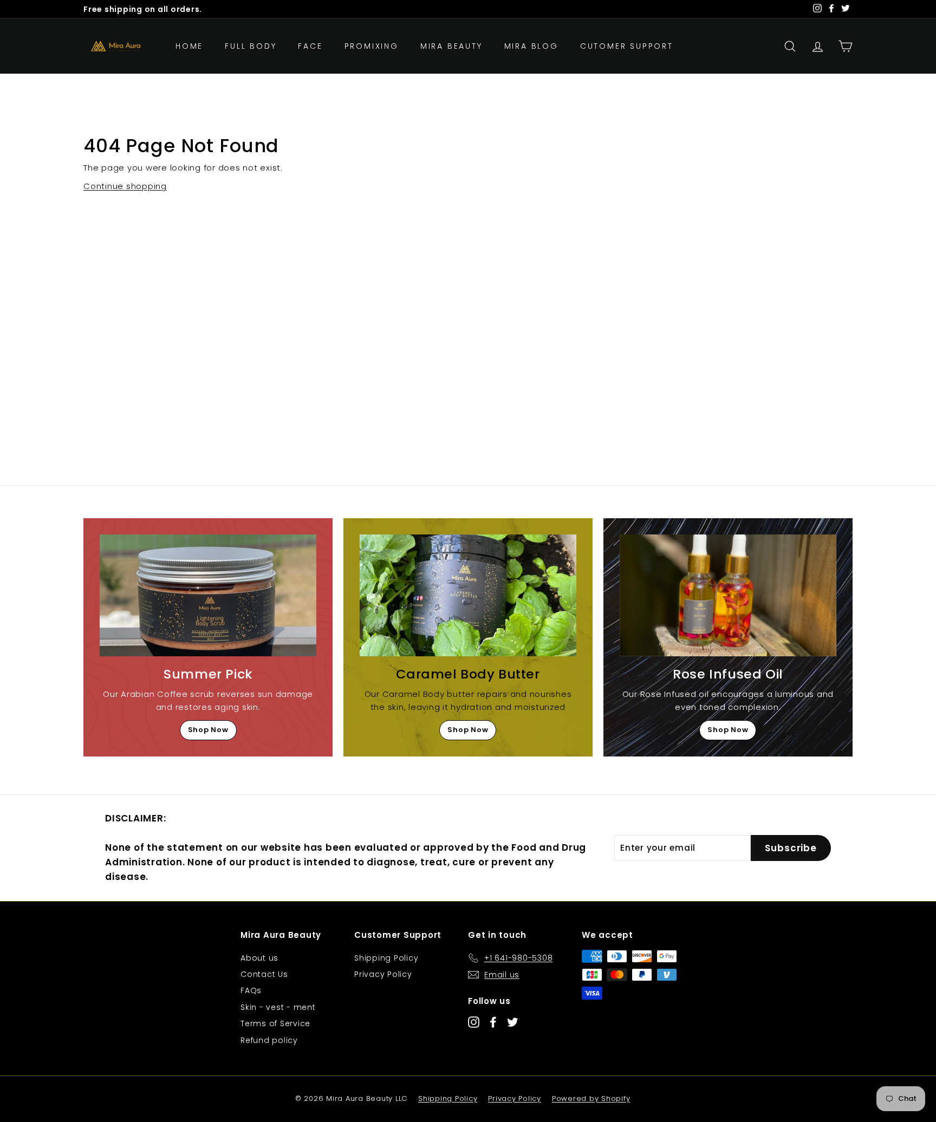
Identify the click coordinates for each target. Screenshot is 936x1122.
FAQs (251, 990)
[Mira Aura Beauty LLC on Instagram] (473, 1022)
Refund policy (269, 1040)
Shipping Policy (386, 958)
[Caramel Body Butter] (468, 595)
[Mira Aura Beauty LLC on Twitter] (512, 1022)
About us (259, 958)
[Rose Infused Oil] (728, 595)
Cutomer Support (626, 46)
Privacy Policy (383, 974)
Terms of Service (275, 1023)
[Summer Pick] (208, 595)
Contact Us (264, 974)
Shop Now (208, 730)
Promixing (371, 46)
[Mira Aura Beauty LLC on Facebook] (493, 1022)
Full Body (250, 46)
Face (310, 46)
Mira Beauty (451, 46)
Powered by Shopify (591, 1098)
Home (189, 46)
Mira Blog (531, 46)
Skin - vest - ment (278, 1007)
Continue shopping (125, 186)
